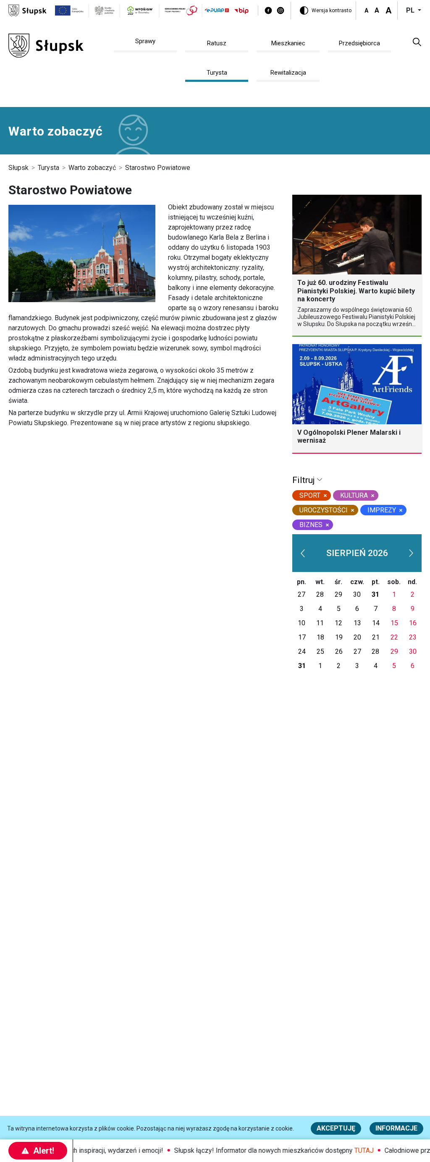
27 (301, 594)
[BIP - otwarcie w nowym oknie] (241, 11)
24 (302, 651)
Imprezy (381, 510)
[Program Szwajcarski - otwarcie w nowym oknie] (181, 10)
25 (320, 651)
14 (376, 623)
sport (309, 495)
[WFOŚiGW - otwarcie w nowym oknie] (140, 10)
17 (302, 637)
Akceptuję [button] (336, 1128)
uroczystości (323, 510)
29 (338, 594)
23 (413, 637)
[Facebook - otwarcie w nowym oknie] (268, 10)
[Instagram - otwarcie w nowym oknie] (280, 10)
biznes (310, 525)
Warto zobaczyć (92, 168)
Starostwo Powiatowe (157, 168)
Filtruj (304, 480)
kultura (354, 495)
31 (375, 594)
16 (413, 623)
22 (394, 637)
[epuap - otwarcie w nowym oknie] (217, 10)
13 (357, 623)
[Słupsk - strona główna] (27, 10)
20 (357, 637)
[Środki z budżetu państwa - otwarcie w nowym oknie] (104, 10)
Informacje (396, 1128)
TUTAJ (354, 1150)
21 (376, 637)
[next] (411, 553)
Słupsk (18, 168)
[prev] (302, 553)
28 (320, 594)
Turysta (48, 168)
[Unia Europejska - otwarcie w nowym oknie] (69, 10)
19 (339, 637)
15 (394, 623)
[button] (417, 42)
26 (339, 651)
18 (320, 637)
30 (357, 594)
